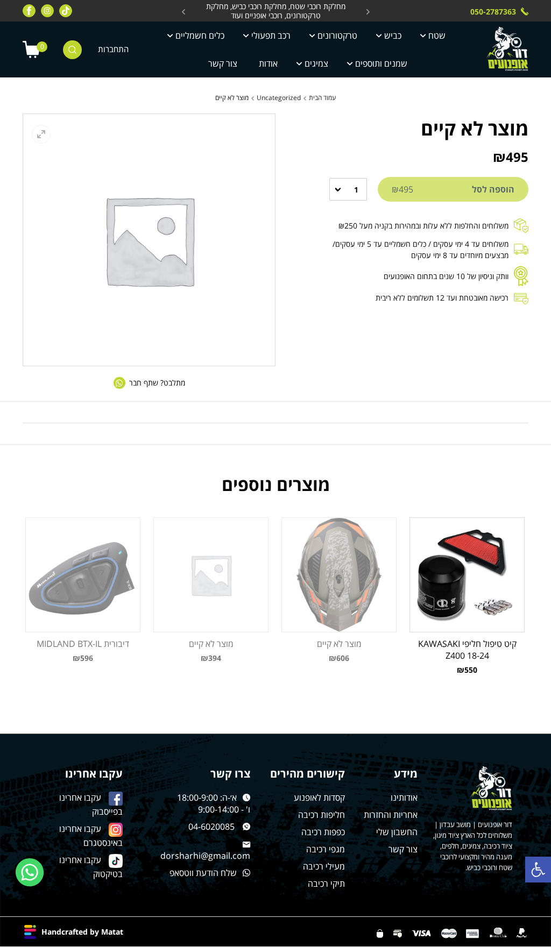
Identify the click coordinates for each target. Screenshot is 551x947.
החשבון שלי (397, 832)
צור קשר (222, 63)
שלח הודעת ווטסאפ (203, 873)
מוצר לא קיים (339, 644)
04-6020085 (211, 826)
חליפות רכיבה (321, 815)
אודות (268, 63)
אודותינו (404, 797)
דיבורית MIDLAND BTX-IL (83, 644)
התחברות (113, 49)
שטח (437, 35)
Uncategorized (279, 97)
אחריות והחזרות (391, 815)
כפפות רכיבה (323, 832)
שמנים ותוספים (381, 63)
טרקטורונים (337, 35)
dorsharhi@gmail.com (205, 855)
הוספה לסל (453, 189)
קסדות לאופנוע (319, 797)
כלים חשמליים (199, 35)
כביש (392, 35)
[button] (538, 869)
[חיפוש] (72, 49)
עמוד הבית (322, 97)
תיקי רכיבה (326, 883)
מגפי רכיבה (325, 849)
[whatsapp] (30, 872)
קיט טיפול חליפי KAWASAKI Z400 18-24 (467, 649)
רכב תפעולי (271, 35)
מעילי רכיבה (324, 866)
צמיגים (316, 63)
